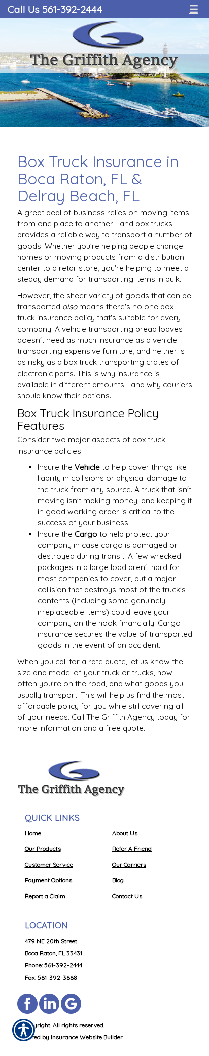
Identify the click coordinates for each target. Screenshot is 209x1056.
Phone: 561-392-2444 (53, 965)
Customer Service (49, 864)
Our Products (43, 848)
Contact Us (127, 896)
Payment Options (48, 880)
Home (33, 833)
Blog (118, 880)
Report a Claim (45, 896)
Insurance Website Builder (87, 1037)
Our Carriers (129, 864)
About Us (124, 833)
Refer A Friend (132, 848)
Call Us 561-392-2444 (55, 9)
